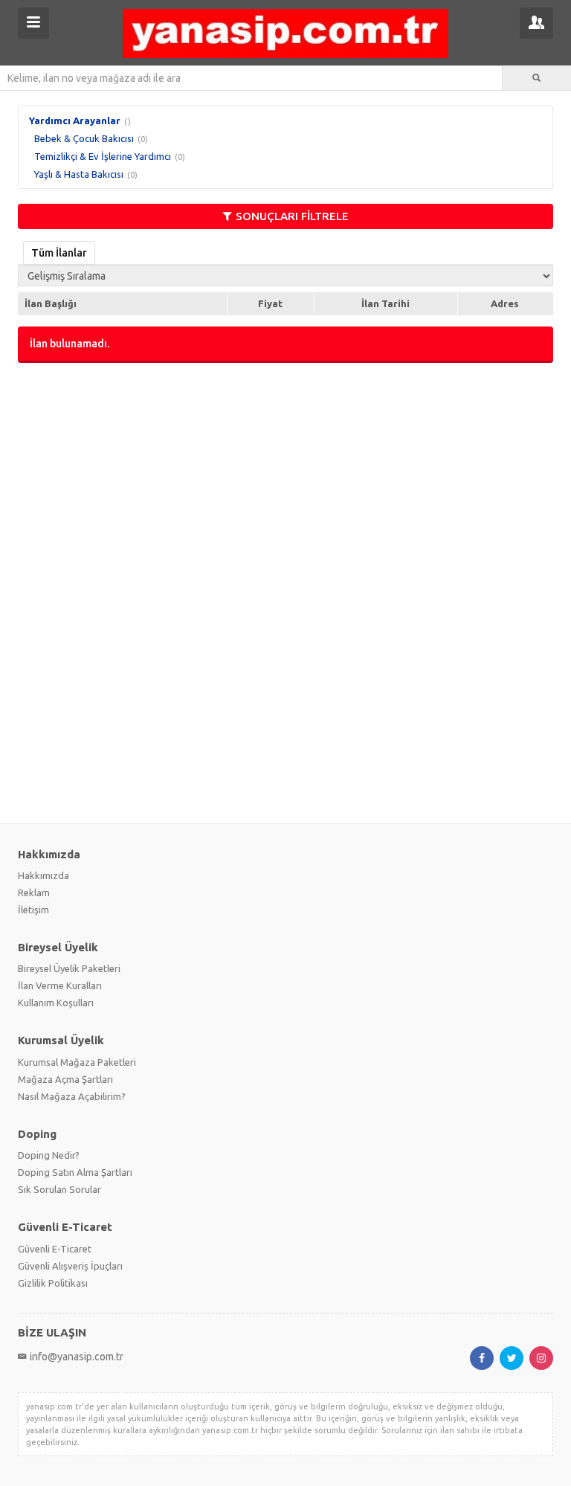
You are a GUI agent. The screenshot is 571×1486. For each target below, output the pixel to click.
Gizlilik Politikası (53, 1283)
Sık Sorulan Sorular (59, 1189)
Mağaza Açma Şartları (65, 1079)
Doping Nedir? (49, 1155)
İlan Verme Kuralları (60, 985)
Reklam (34, 892)
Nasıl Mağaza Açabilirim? (72, 1096)
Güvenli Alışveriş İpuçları (70, 1266)
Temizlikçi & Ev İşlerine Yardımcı (102, 156)
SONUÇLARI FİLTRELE (292, 216)
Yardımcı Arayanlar (74, 120)
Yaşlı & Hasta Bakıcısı (78, 174)
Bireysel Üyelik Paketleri (69, 968)
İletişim (33, 909)
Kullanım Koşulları (56, 1002)
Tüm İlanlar (59, 253)
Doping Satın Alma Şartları (75, 1172)
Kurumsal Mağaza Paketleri (77, 1062)
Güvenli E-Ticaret (54, 1249)
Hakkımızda (43, 875)
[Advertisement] (285, 482)
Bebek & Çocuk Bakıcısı (84, 138)
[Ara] (537, 78)
